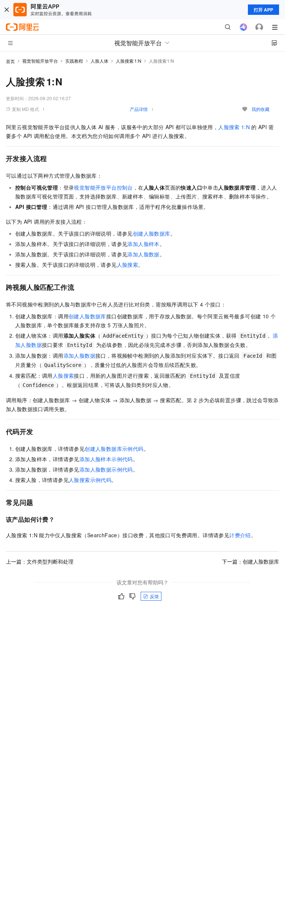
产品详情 (139, 109)
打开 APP (263, 9)
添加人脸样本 (143, 243)
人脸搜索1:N (128, 61)
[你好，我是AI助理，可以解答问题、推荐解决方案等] (243, 27)
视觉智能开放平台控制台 (103, 187)
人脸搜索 (127, 264)
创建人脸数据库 (151, 233)
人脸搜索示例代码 (90, 479)
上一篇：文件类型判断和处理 (39, 561)
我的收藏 (260, 109)
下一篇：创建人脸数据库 (250, 561)
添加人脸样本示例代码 (106, 459)
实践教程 (74, 61)
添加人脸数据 (143, 254)
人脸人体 (99, 61)
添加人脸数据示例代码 (106, 469)
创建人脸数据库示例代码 (114, 448)
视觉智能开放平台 (40, 61)
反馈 (154, 596)
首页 (10, 61)
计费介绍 (240, 535)
